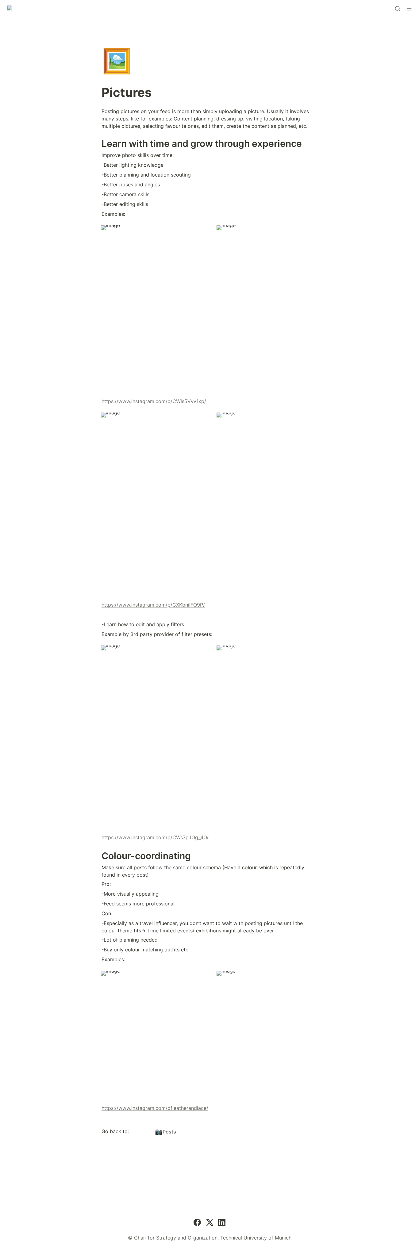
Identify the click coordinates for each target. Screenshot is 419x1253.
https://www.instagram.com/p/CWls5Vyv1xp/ (154, 401)
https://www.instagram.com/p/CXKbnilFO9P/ (153, 605)
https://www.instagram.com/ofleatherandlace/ (155, 1108)
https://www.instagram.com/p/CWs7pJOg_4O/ (155, 837)
